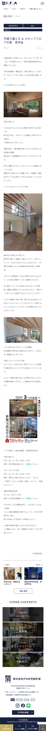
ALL (32, 25)
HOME (6, 8)
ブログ (14, 8)
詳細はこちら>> (32, 464)
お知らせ (22, 8)
